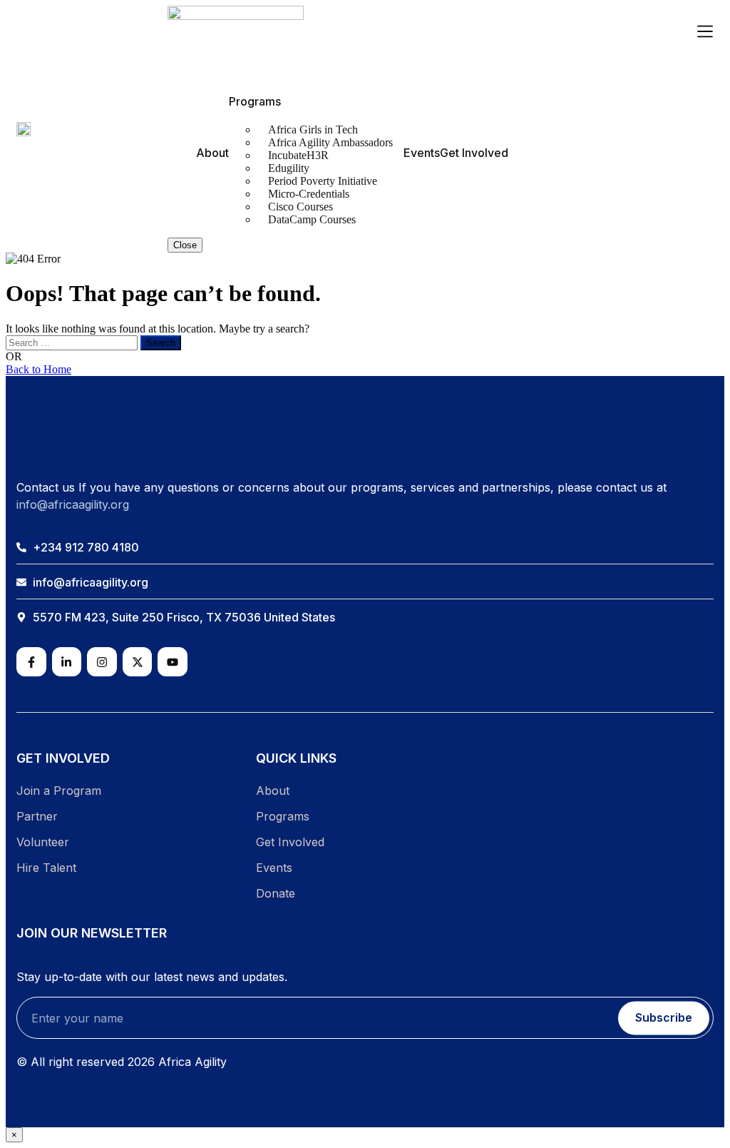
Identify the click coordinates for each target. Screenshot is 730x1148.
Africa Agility (192, 1062)
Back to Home (38, 369)
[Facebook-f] (31, 662)
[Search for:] (73, 342)
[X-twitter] (138, 662)
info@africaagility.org (72, 504)
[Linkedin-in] (67, 662)
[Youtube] (172, 662)
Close (185, 245)
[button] (705, 32)
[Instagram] (102, 662)
